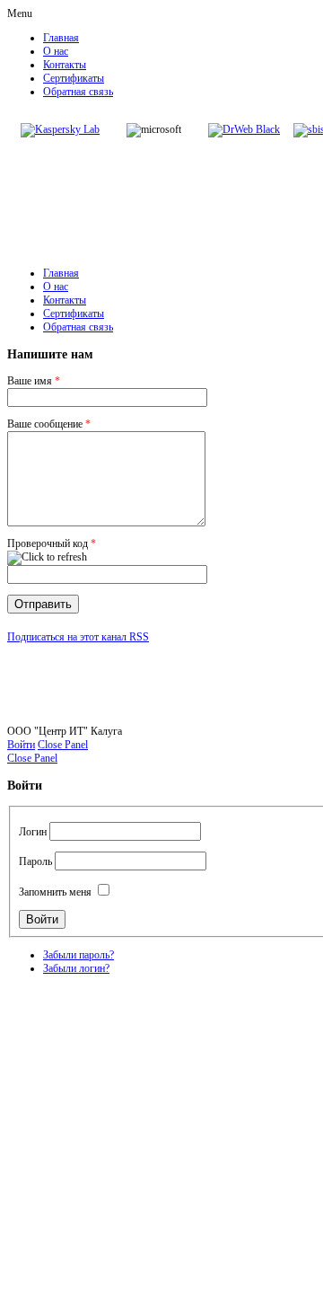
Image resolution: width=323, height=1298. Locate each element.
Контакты (64, 64)
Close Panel (63, 744)
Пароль (35, 861)
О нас (55, 51)
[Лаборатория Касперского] (60, 129)
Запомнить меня (55, 892)
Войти (21, 744)
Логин (33, 832)
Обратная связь (78, 91)
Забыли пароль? (78, 955)
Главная (61, 37)
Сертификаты (73, 78)
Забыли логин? (76, 968)
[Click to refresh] (47, 558)
